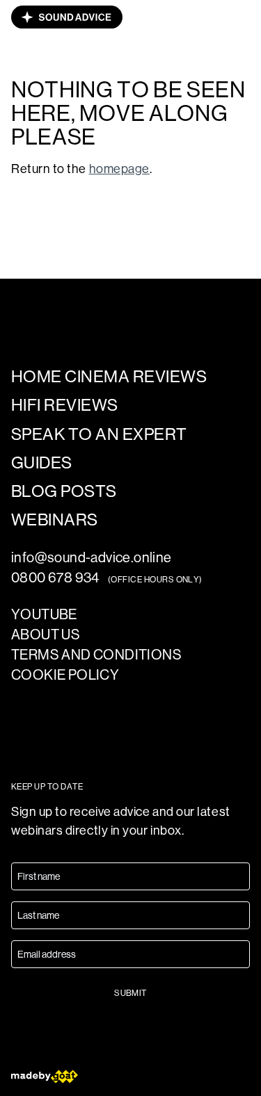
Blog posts (64, 491)
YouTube (44, 614)
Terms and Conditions (96, 655)
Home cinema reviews (109, 376)
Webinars (54, 519)
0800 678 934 (55, 578)
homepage (119, 169)
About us (45, 635)
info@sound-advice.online (91, 557)
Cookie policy (65, 675)
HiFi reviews (64, 405)
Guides (41, 462)
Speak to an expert (99, 434)
